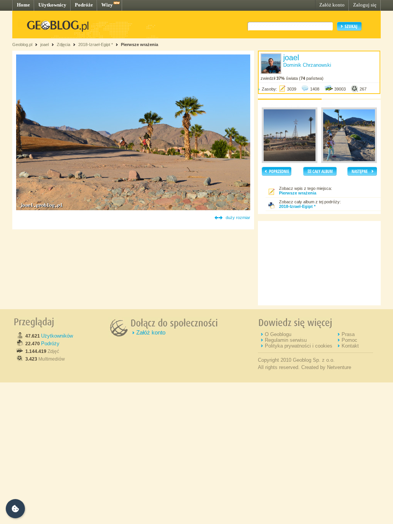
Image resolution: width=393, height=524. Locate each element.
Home (23, 5)
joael (44, 44)
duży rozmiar (238, 217)
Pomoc (349, 340)
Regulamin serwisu (286, 340)
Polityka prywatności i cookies (298, 346)
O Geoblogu (278, 334)
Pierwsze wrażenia (139, 44)
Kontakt (350, 346)
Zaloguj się (364, 5)
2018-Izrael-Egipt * (95, 44)
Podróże (84, 5)
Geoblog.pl (22, 44)
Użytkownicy (52, 5)
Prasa (348, 334)
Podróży (50, 343)
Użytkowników (57, 336)
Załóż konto (332, 5)
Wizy (107, 5)
